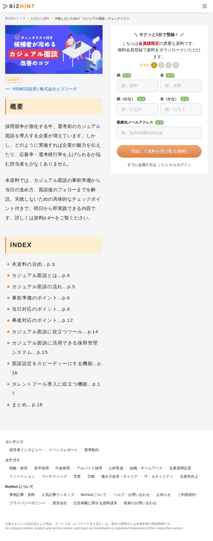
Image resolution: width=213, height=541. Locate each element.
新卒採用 (41, 468)
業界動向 (91, 450)
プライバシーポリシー (27, 503)
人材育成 (116, 468)
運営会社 (59, 503)
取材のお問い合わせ (140, 503)
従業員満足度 (180, 468)
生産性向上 (189, 476)
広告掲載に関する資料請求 (95, 503)
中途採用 (62, 468)
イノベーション (22, 476)
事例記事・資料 (22, 495)
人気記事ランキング (58, 495)
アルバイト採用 (89, 468)
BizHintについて (94, 495)
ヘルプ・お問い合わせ (132, 495)
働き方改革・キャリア (119, 476)
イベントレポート (63, 450)
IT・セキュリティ (158, 476)
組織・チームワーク (146, 468)
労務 (91, 476)
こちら (162, 165)
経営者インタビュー (25, 450)
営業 (77, 476)
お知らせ (163, 495)
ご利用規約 (187, 495)
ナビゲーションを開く (204, 6)
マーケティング (54, 476)
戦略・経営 (18, 468)
